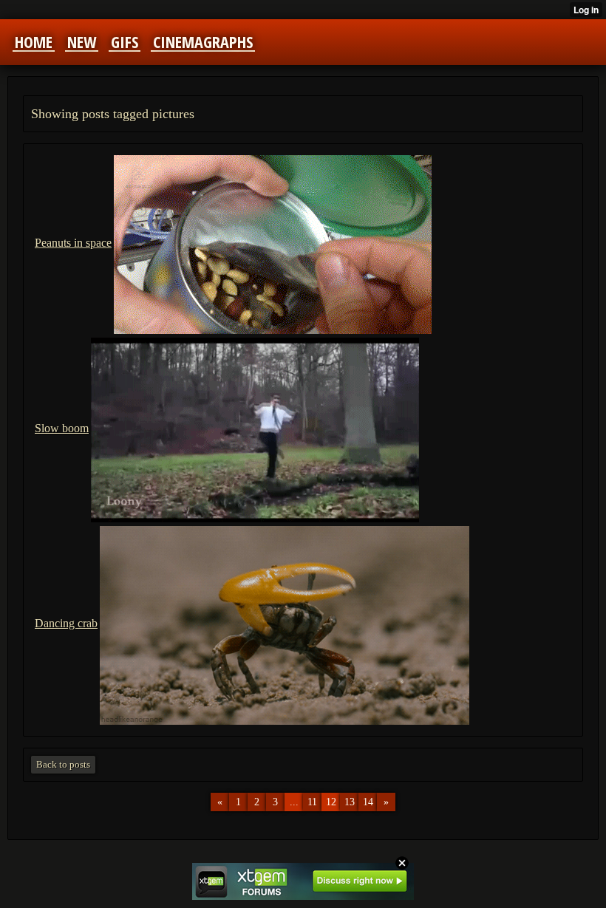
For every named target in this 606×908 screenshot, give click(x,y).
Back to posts (63, 764)
